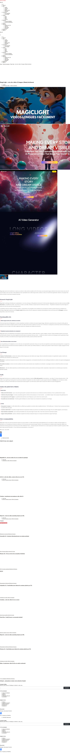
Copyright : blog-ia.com (6, 717)
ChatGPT (6, 8)
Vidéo (6, 18)
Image (6, 17)
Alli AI (1, 571)
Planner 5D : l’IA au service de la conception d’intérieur (12, 553)
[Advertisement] (35, 72)
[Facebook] (35, 434)
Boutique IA (4, 29)
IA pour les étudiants (8, 21)
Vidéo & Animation (6, 64)
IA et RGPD (4, 696)
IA (2, 4)
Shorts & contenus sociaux (6, 499)
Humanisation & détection (4, 583)
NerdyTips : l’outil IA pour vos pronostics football (11, 617)
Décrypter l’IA (4, 704)
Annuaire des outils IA (6, 702)
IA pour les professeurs (9, 22)
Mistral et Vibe (7, 10)
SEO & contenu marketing (4, 569)
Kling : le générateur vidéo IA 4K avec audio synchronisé (12, 663)
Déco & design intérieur (4, 551)
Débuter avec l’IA (8, 25)
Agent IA (6, 26)
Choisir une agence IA (6, 695)
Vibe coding (7, 27)
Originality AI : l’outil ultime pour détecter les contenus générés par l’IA (16, 585)
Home (1, 64)
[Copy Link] (35, 432)
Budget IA (4, 694)
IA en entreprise (7, 13)
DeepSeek (6, 11)
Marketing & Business (13, 569)
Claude (6, 7)
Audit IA (3, 693)
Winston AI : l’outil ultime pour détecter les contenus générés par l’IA (15, 649)
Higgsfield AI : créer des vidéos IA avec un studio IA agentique (14, 457)
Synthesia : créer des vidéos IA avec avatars (9, 599)
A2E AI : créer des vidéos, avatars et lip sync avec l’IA (12, 476)
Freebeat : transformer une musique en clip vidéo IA (11, 496)
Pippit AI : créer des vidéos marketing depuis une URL (12, 515)
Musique (6, 19)
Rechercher (67, 687)
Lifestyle (3, 23)
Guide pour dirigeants (6, 692)
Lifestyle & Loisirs (11, 551)
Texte (6, 16)
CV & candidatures (3, 678)
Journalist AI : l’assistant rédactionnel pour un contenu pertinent (14, 536)
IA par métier (7, 14)
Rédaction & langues (12, 583)
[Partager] (35, 436)
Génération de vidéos (6, 85)
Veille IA (4, 30)
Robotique (6, 28)
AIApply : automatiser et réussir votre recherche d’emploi (13, 680)
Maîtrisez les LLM (5, 703)
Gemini (6, 9)
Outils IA (4, 5)
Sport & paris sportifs (3, 615)
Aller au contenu (3, 0)
